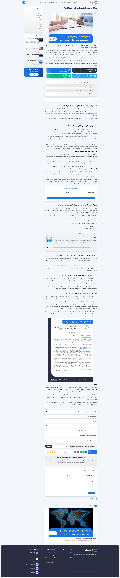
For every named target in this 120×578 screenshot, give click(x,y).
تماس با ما (70, 560)
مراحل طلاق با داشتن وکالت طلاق (89, 118)
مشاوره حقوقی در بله (31, 572)
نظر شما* (91, 481)
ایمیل (67, 475)
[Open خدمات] (56, 2)
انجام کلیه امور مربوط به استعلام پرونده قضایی (32, 39)
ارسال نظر (91, 493)
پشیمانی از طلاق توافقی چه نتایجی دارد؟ (32, 60)
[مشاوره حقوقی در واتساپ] (37, 564)
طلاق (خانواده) (86, 12)
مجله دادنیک (69, 555)
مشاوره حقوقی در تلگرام (30, 568)
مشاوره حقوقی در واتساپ (30, 564)
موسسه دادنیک (79, 572)
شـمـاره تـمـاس (32, 552)
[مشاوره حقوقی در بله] (37, 572)
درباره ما (70, 557)
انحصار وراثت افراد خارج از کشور (49, 560)
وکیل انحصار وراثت (51, 555)
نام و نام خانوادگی (90, 192)
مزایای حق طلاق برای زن (91, 258)
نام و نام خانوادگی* (90, 475)
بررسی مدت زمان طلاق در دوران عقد (33, 54)
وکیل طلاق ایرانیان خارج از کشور (49, 557)
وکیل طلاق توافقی (52, 552)
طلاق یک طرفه (73, 314)
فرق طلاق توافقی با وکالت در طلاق (85, 296)
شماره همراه (66, 192)
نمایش (87, 100)
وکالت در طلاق (86, 136)
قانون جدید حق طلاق (87, 58)
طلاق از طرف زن (94, 55)
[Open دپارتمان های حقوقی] (62, 2)
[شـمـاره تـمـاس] (37, 553)
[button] (86, 452)
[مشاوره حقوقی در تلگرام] (37, 568)
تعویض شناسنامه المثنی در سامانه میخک (32, 47)
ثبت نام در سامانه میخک (50, 562)
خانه (93, 15)
